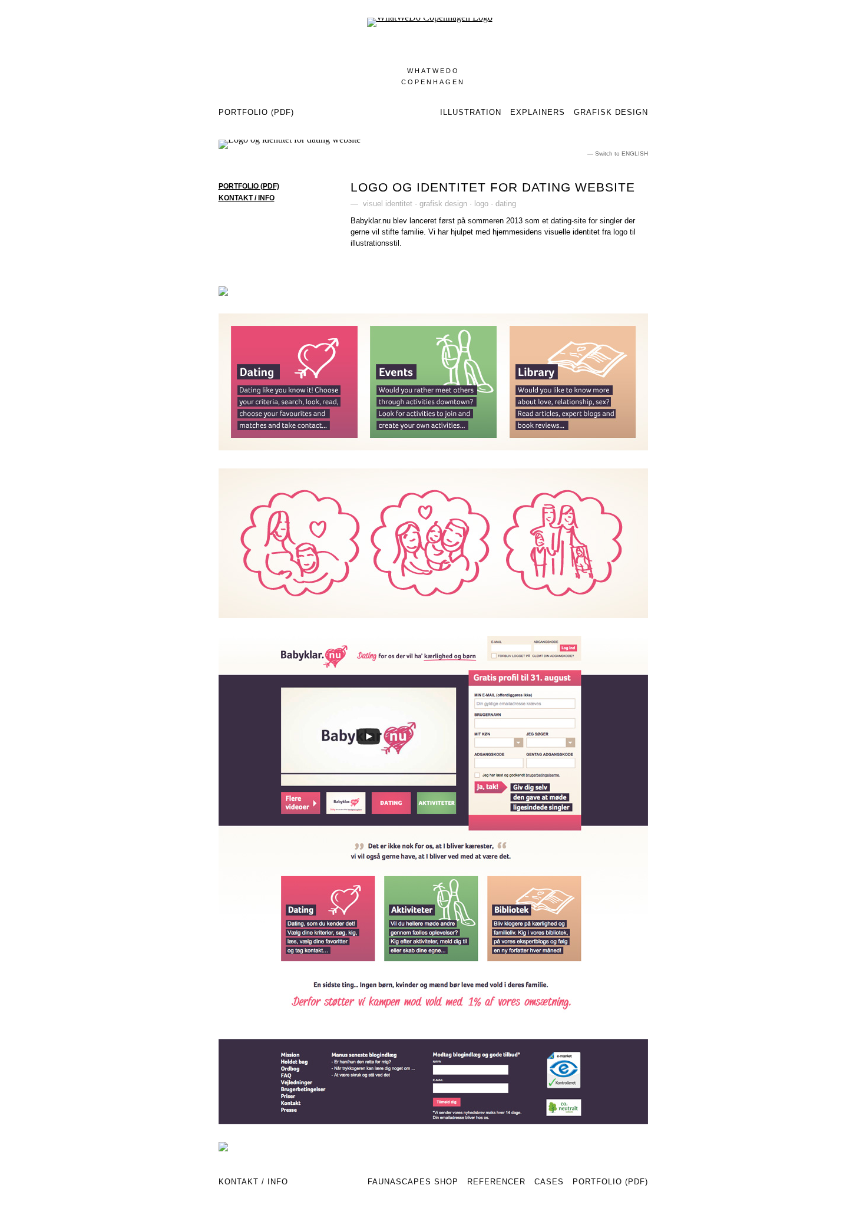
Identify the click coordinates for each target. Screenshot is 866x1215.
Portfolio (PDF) (256, 112)
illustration (470, 112)
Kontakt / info (247, 198)
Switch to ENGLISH (621, 153)
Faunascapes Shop (413, 1181)
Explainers (537, 112)
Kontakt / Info (253, 1181)
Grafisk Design (611, 112)
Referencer (496, 1181)
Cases (549, 1181)
